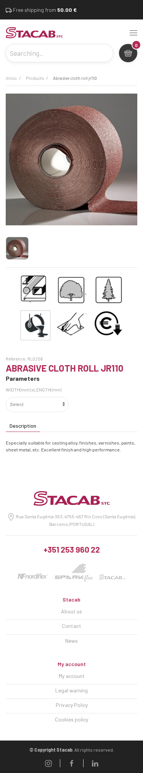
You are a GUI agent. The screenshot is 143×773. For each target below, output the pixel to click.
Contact (71, 626)
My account (72, 664)
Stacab (71, 599)
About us (71, 611)
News (71, 640)
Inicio (11, 78)
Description (23, 425)
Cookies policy (71, 719)
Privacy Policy (72, 705)
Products (35, 78)
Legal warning (71, 690)
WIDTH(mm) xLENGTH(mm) (33, 389)
